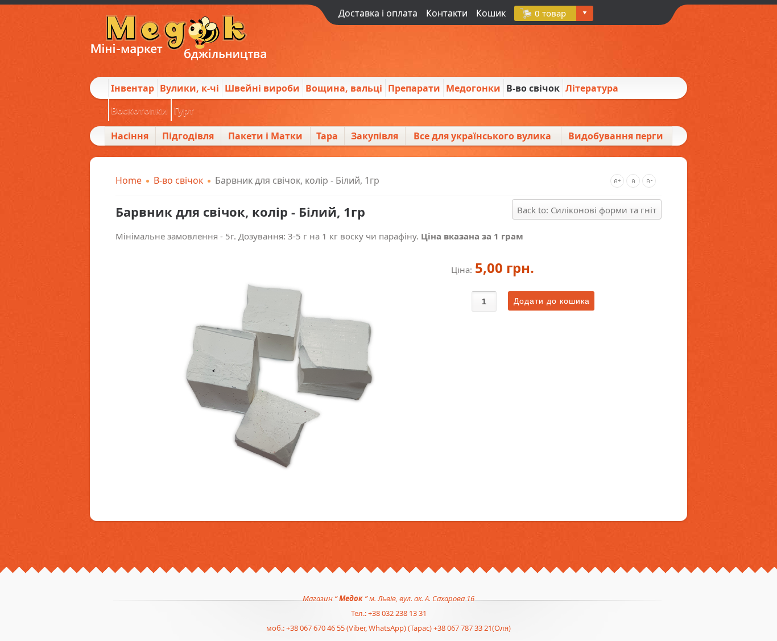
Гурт (183, 110)
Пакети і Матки (265, 136)
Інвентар (132, 88)
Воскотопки (139, 110)
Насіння (129, 136)
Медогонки (473, 88)
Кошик (491, 13)
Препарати (414, 88)
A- (649, 181)
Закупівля (374, 136)
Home (128, 180)
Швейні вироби (262, 88)
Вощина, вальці (343, 88)
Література (591, 88)
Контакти (447, 13)
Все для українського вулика (482, 136)
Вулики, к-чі (189, 88)
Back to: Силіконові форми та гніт (586, 210)
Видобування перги (615, 136)
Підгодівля (188, 136)
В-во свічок (533, 88)
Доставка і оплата (378, 13)
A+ (617, 181)
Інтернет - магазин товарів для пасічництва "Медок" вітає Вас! (175, 39)
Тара (327, 136)
